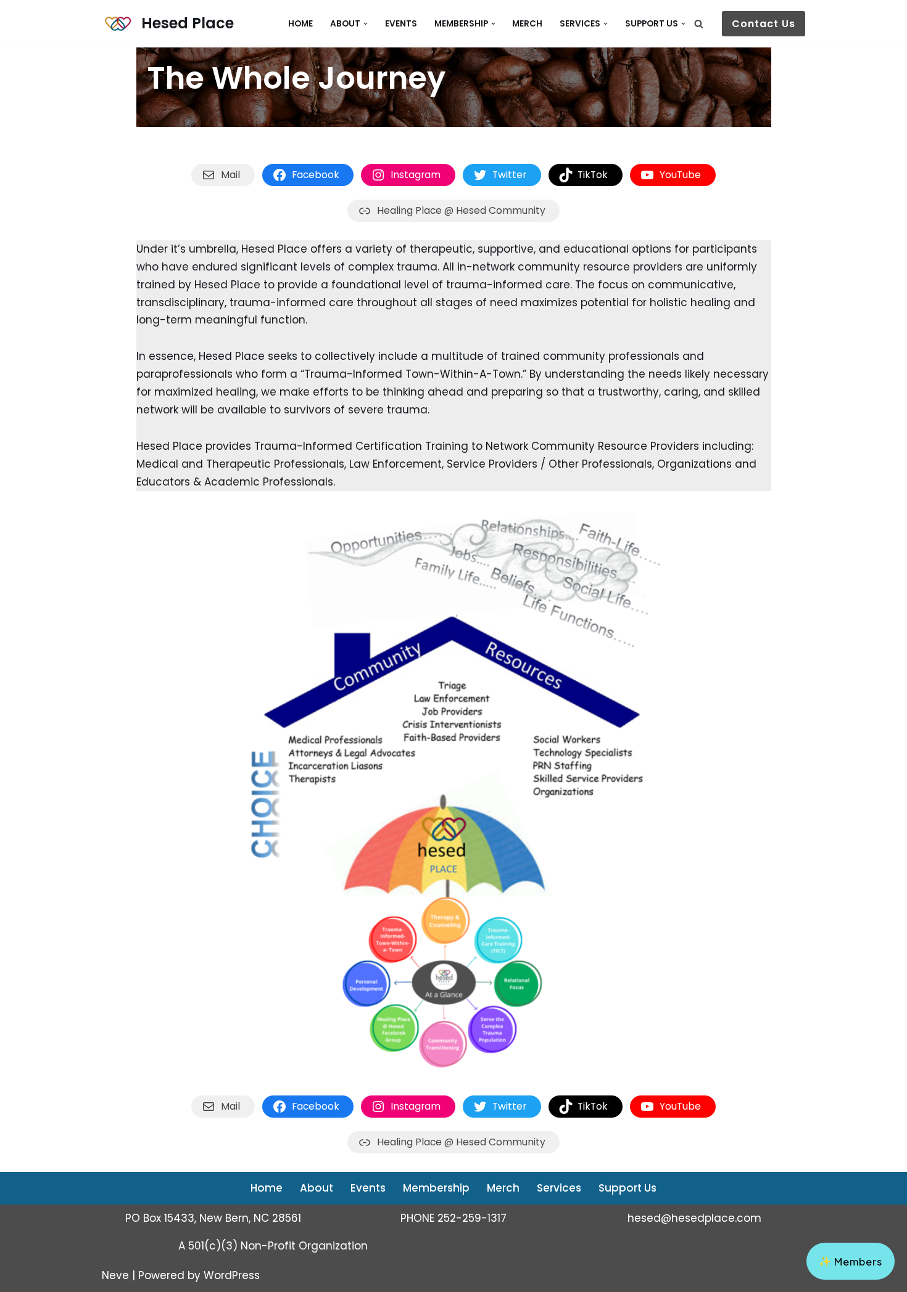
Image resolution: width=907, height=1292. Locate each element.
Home (300, 24)
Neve (115, 1275)
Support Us (627, 1187)
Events (401, 24)
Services (559, 1187)
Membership (436, 1187)
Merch (527, 24)
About (316, 1187)
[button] (365, 24)
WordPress (232, 1275)
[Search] (698, 23)
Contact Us (763, 24)
